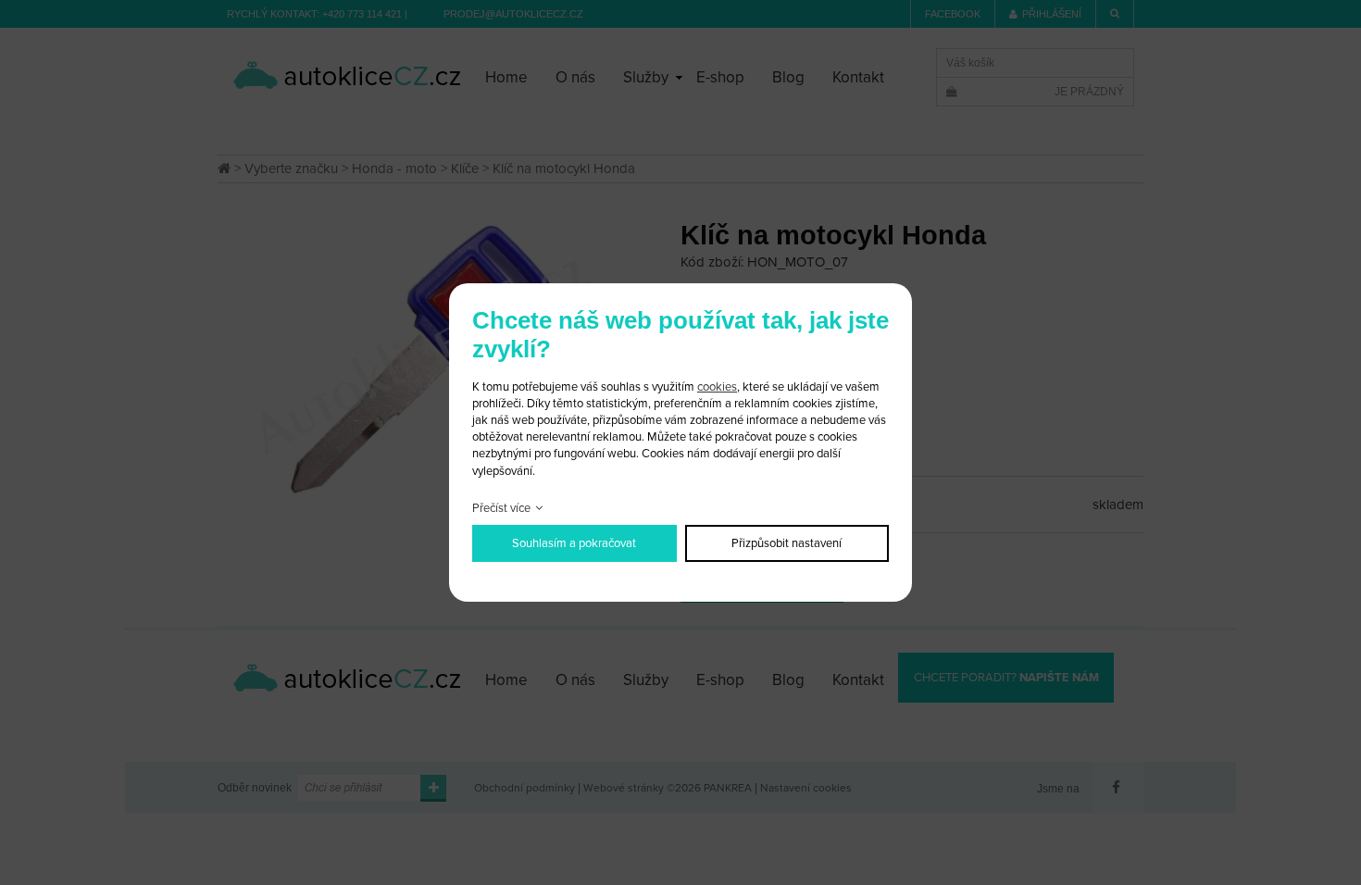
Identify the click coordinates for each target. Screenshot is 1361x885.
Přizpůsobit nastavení (786, 543)
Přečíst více (501, 508)
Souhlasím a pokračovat (574, 543)
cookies (717, 387)
